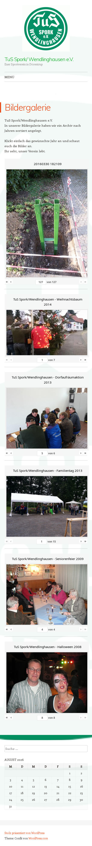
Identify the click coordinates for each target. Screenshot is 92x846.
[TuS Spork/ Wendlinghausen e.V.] (46, 28)
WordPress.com (38, 838)
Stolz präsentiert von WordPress (24, 833)
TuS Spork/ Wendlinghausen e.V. (38, 59)
